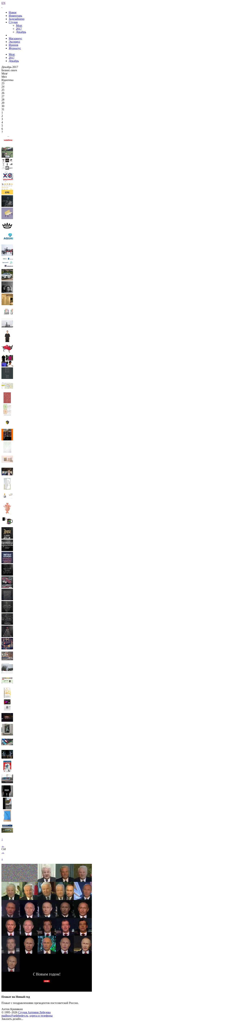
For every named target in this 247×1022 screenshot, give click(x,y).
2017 (19, 28)
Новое (12, 12)
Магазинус (15, 38)
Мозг (19, 25)
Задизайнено (16, 18)
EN (3, 3)
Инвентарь (15, 15)
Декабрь (21, 31)
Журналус (15, 48)
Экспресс (14, 41)
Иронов (13, 44)
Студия (13, 22)
